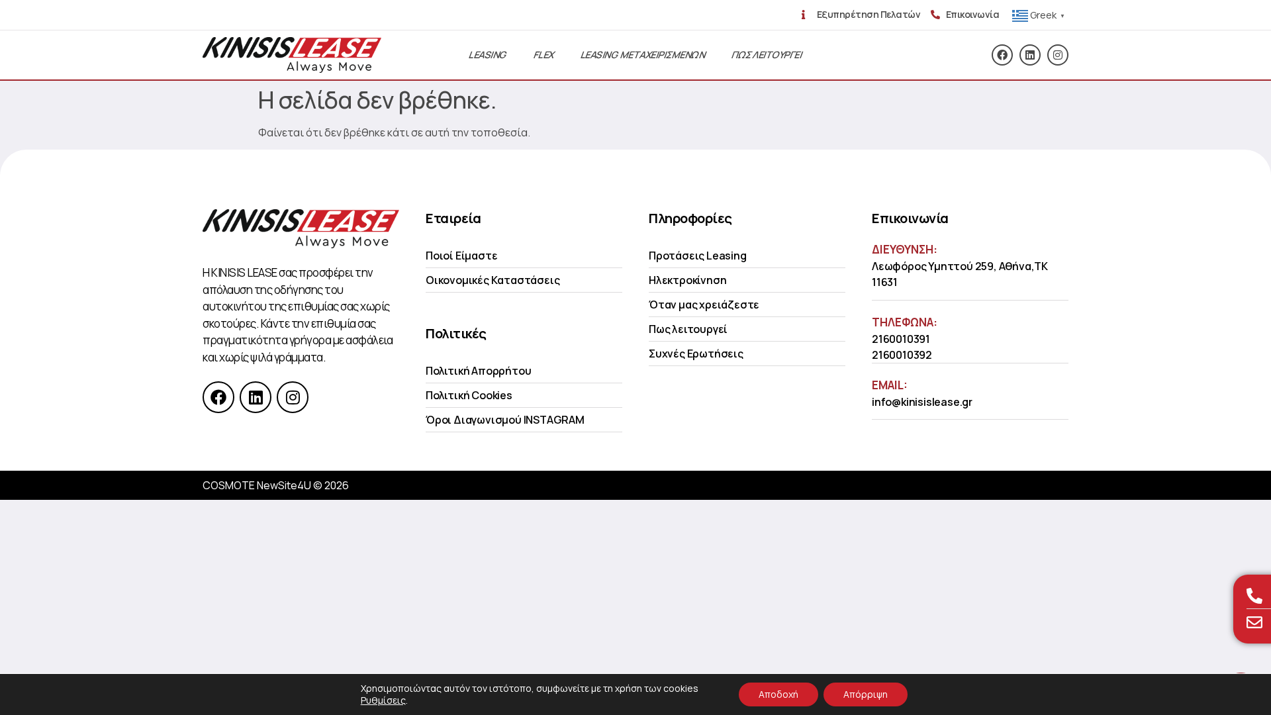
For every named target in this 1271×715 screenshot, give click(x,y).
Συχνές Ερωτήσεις (696, 353)
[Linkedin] (1030, 55)
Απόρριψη (865, 694)
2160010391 (901, 339)
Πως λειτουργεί (688, 329)
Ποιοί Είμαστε (461, 255)
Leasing (488, 54)
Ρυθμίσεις (383, 700)
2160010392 (902, 355)
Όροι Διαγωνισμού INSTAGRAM (505, 419)
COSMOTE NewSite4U (257, 485)
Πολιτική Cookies (469, 395)
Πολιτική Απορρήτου (478, 370)
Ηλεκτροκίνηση (687, 280)
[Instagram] (1057, 55)
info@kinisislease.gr (922, 402)
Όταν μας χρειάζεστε (704, 304)
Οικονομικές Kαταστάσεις (492, 280)
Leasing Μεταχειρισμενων (643, 54)
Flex (544, 54)
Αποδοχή (778, 694)
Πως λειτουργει (767, 54)
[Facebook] (1002, 55)
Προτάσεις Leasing (698, 255)
